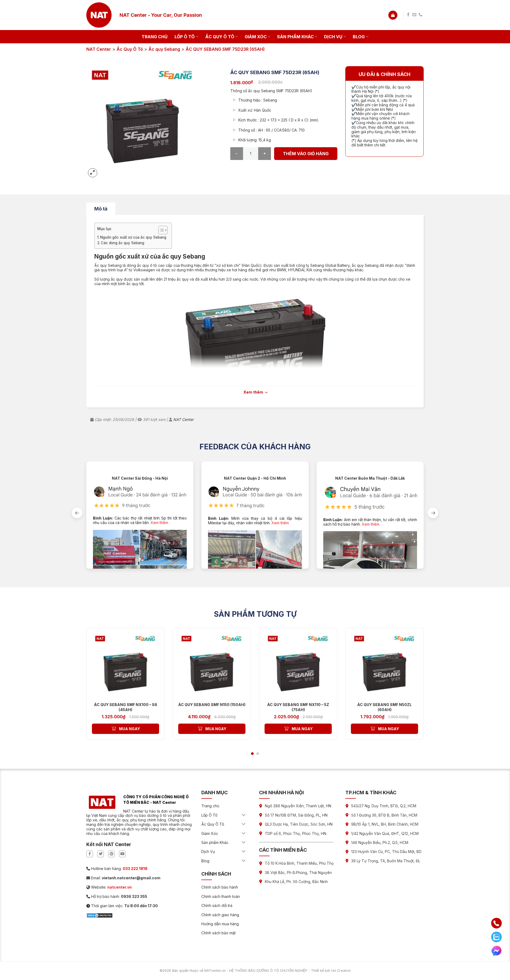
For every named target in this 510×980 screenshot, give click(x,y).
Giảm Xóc (256, 36)
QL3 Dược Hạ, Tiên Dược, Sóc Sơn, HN (299, 824)
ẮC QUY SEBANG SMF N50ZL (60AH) (384, 707)
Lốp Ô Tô (185, 36)
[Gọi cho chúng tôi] (420, 15)
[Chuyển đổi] (244, 815)
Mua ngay (129, 728)
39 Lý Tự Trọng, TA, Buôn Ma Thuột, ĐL (385, 861)
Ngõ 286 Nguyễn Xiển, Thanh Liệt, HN (298, 806)
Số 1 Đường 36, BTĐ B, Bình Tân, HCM (384, 815)
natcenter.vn (119, 887)
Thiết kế (317, 971)
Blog (359, 36)
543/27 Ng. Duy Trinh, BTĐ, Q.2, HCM (383, 806)
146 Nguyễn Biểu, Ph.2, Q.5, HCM (379, 842)
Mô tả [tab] (100, 209)
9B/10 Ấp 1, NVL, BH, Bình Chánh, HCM (384, 824)
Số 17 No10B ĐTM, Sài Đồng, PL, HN (296, 815)
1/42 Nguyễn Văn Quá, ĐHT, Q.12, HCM (385, 833)
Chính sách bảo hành (219, 887)
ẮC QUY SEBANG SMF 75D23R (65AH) (225, 49)
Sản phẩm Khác (295, 36)
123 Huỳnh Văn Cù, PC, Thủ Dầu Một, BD (386, 851)
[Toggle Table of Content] (160, 230)
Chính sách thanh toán (220, 896)
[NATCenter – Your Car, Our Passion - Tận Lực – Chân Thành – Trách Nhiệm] (99, 15)
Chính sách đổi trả (216, 905)
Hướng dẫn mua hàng (220, 924)
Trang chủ (155, 36)
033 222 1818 (135, 868)
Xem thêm (159, 522)
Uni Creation (341, 971)
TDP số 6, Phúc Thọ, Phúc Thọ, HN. (296, 833)
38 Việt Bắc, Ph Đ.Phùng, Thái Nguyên (298, 872)
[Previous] (77, 513)
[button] (392, 15)
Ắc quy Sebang (164, 49)
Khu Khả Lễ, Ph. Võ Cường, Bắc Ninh (296, 881)
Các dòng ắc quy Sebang (122, 243)
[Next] (433, 513)
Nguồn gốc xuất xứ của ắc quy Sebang (133, 237)
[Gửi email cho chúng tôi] (414, 15)
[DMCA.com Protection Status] (99, 915)
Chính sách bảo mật (218, 933)
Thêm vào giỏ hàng (306, 153)
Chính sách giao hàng (220, 915)
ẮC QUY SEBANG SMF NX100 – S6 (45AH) (125, 707)
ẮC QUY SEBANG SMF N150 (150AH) (211, 704)
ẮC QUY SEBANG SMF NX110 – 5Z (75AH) (298, 707)
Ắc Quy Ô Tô (219, 36)
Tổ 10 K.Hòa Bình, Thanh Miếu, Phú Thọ (299, 863)
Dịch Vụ (333, 36)
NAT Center (98, 49)
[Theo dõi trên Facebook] (408, 15)
